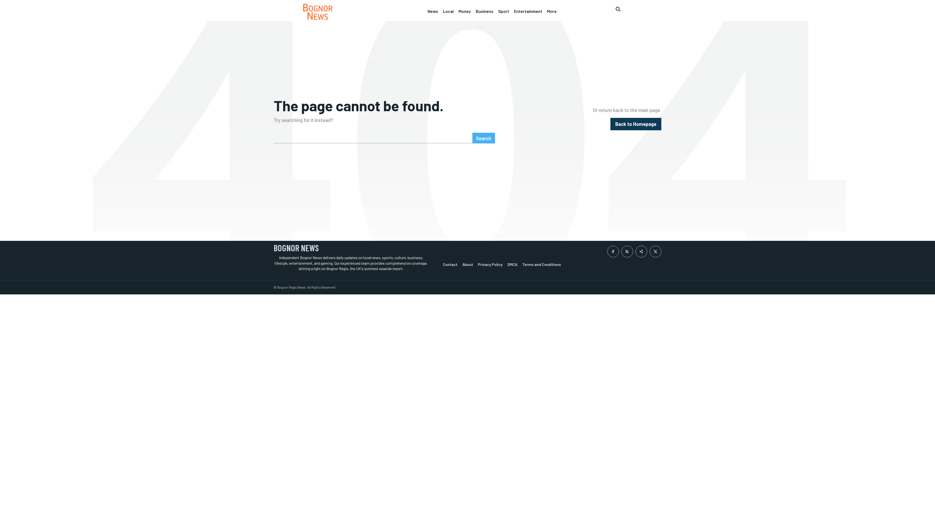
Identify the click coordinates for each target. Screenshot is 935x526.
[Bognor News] (318, 12)
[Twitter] (655, 251)
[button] (618, 9)
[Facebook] (613, 251)
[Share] (641, 251)
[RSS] (627, 251)
